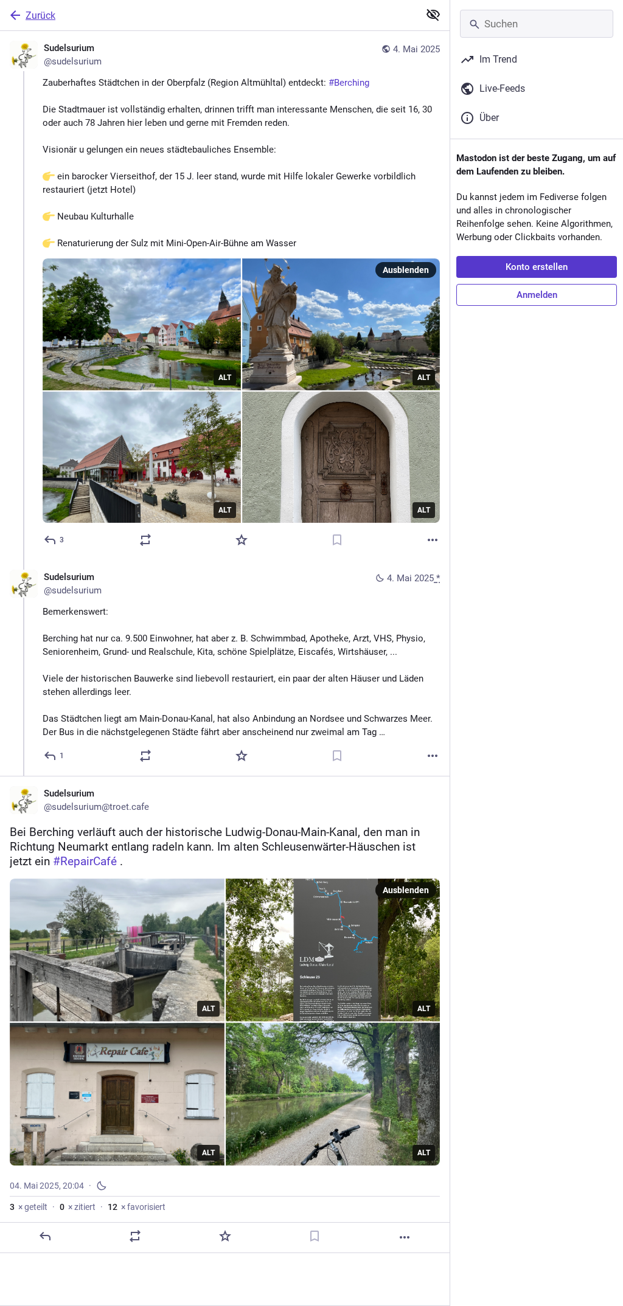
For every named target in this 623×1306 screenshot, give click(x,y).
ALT (224, 377)
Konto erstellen (537, 266)
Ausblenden (406, 270)
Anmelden (537, 294)
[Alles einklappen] (433, 14)
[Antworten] (45, 1236)
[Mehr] (432, 540)
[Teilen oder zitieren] (145, 540)
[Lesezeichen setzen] (337, 540)
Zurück (40, 15)
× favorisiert (136, 1207)
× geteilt (28, 1207)
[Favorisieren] (241, 540)
